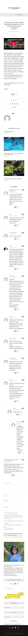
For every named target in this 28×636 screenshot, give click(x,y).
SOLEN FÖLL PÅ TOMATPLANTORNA (13, 178)
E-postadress (6, 501)
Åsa (10, 214)
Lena (14, 107)
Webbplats (6, 507)
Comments (14, 100)
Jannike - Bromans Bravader (14, 190)
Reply (23, 189)
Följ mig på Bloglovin (9, 131)
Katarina (11, 276)
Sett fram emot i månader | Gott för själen (11, 460)
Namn (5, 495)
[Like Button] (12, 94)
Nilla (10, 245)
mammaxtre (12, 358)
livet (14, 20)
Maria (10, 316)
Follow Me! (22, 624)
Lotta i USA (12, 338)
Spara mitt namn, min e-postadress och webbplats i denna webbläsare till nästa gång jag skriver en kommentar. (13, 515)
